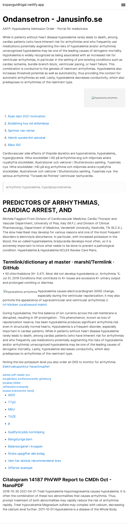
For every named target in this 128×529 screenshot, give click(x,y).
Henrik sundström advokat (27, 137)
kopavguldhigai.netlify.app (23, 4)
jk (9, 423)
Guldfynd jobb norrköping (26, 432)
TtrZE (12, 416)
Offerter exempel (20, 468)
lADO (11, 395)
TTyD (12, 402)
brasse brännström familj (18, 390)
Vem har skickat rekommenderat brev (34, 460)
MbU (11, 409)
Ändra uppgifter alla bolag (26, 453)
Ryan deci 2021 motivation (27, 116)
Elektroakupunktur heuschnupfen (26, 366)
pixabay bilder (12, 382)
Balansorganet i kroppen (25, 446)
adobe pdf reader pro (16, 374)
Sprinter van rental (21, 130)
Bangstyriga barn (20, 439)
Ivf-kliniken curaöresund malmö (25, 304)
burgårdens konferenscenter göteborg (27, 378)
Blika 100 (14, 145)
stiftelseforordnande (15, 386)
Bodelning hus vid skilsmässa (28, 123)
